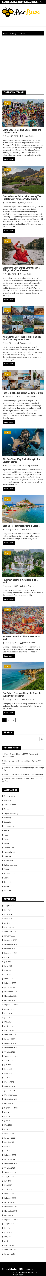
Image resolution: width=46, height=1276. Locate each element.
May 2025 (8, 970)
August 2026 (9, 906)
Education (8, 822)
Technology (8, 882)
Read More (8, 159)
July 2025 (8, 961)
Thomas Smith (27, 136)
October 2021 (9, 1142)
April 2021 (8, 1151)
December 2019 (10, 1206)
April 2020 (8, 1189)
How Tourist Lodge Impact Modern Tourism (23, 393)
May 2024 (8, 1022)
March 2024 (9, 1030)
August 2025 (9, 957)
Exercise (7, 830)
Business (7, 800)
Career (6, 809)
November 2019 (10, 1211)
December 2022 (10, 1095)
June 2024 (8, 1017)
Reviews (7, 869)
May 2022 (8, 1125)
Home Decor (9, 848)
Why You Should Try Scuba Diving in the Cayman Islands (21, 460)
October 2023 (9, 1052)
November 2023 (10, 1047)
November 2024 (10, 996)
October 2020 (9, 1168)
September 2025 (11, 953)
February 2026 (10, 931)
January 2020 (9, 1202)
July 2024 (8, 1013)
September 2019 (11, 1219)
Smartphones (9, 873)
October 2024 (9, 1000)
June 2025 (8, 966)
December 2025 (10, 940)
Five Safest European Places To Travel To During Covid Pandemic (22, 694)
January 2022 (9, 1138)
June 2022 (8, 1120)
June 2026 (8, 914)
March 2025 (9, 979)
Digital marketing (11, 813)
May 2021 (8, 1146)
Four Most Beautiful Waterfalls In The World (20, 581)
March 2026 (9, 927)
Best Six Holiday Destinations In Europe (21, 526)
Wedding (7, 891)
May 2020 (8, 1185)
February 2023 (10, 1086)
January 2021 (9, 1159)
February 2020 (10, 1198)
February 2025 (10, 983)
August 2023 (9, 1060)
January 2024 (9, 1039)
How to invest (9, 852)
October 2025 (9, 949)
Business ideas (10, 805)
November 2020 (10, 1164)
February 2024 (10, 1034)
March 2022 (9, 1133)
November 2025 (10, 944)
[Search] (42, 739)
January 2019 (9, 1254)
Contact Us (32, 1272)
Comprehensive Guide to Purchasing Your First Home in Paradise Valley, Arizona (22, 197)
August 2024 (9, 1009)
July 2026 (8, 910)
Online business (10, 865)
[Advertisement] (23, 63)
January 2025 (9, 987)
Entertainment (10, 826)
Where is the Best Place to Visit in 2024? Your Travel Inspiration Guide (22, 338)
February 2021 (10, 1155)
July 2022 (8, 1116)
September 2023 (11, 1056)
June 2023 (8, 1069)
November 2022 (10, 1099)
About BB (23, 1272)
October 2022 (9, 1103)
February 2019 (10, 1249)
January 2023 (9, 1090)
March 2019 (9, 1245)
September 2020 (11, 1172)
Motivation (8, 860)
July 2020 (8, 1181)
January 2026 (9, 936)
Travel (7, 103)
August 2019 (9, 1224)
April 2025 (8, 974)
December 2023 (10, 1043)
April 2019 (8, 1241)
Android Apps (9, 796)
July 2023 (8, 1065)
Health (6, 843)
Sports (6, 878)
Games (6, 839)
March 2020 (9, 1194)
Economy (7, 817)
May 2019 (8, 1237)
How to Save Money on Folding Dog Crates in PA (23, 774)
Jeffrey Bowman (26, 202)
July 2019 (8, 1228)
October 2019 (9, 1215)
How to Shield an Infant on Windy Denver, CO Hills (20, 2)
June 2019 (8, 1232)
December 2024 (10, 992)
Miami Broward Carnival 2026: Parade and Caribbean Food (22, 131)
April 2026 (8, 923)
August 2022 (9, 1112)
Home (15, 1272)
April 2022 (8, 1129)
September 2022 (11, 1108)
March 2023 (9, 1082)
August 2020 (9, 1176)
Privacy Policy (18, 1275)
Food (6, 835)
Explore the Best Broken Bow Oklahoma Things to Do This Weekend (21, 269)
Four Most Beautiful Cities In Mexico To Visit (21, 637)
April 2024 (8, 1026)
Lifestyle (7, 856)
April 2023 (8, 1078)
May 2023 (8, 1073)
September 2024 (11, 1004)
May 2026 (8, 918)
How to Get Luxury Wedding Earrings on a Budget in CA (23, 768)
